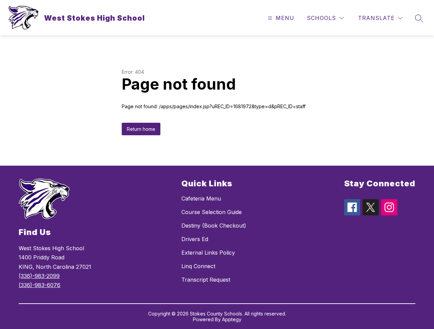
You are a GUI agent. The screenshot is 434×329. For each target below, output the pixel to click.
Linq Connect (198, 266)
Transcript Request (205, 279)
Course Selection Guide (211, 212)
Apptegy (231, 319)
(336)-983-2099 (39, 276)
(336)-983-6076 (39, 285)
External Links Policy (208, 252)
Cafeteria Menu (201, 198)
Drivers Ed (194, 239)
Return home (141, 129)
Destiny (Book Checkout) (213, 225)
